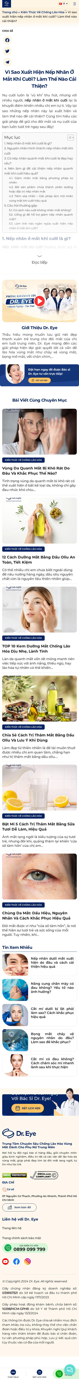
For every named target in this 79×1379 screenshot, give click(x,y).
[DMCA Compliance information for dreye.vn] (44, 1175)
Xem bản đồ (22, 1207)
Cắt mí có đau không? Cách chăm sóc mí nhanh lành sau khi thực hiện (52, 1063)
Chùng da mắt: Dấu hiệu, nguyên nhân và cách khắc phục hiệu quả (36, 915)
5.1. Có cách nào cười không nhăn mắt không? (40, 210)
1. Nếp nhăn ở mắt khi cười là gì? (28, 143)
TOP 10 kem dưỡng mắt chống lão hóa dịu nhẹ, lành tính (36, 648)
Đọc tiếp (39, 262)
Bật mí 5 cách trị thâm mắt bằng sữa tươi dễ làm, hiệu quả (38, 826)
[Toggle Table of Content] (69, 137)
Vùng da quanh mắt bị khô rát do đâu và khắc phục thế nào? (36, 471)
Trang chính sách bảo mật (21, 1238)
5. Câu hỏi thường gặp (20, 205)
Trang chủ (9, 12)
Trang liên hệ (11, 1228)
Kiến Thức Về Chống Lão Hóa (43, 12)
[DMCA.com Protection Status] (14, 1175)
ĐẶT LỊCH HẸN (31, 1108)
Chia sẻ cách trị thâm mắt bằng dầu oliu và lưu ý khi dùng (38, 737)
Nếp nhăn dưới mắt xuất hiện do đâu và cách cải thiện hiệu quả (52, 963)
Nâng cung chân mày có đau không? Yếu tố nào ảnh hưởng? (52, 988)
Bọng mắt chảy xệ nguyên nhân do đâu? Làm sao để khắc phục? (52, 1038)
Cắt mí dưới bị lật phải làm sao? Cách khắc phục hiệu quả (52, 1013)
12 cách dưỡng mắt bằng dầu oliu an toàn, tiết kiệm (38, 559)
